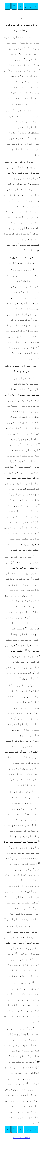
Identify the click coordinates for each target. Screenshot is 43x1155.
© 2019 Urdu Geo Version (21, 1138)
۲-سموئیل (31, 6)
